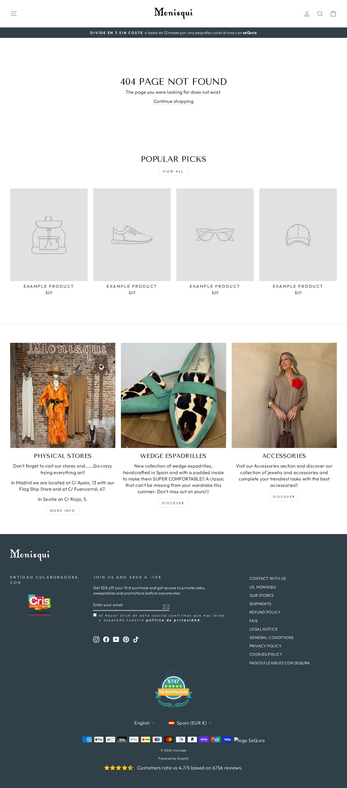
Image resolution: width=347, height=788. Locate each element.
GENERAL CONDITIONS (271, 637)
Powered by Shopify (173, 758)
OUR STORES (261, 595)
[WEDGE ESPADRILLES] (173, 395)
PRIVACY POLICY (265, 646)
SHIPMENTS (260, 603)
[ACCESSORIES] (284, 395)
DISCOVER (173, 503)
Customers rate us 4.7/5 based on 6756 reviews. (190, 768)
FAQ (253, 620)
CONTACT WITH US (267, 578)
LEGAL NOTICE (263, 629)
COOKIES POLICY (265, 654)
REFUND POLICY (265, 612)
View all (173, 171)
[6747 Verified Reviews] (173, 708)
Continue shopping (174, 101)
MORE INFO (62, 510)
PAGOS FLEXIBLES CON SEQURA (279, 663)
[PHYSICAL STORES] (62, 395)
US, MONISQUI (262, 587)
